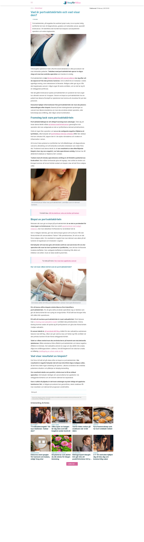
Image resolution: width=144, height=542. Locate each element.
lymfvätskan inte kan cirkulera (62, 134)
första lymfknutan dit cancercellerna (61, 78)
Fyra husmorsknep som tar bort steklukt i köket (102, 428)
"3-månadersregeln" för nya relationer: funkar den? (40, 429)
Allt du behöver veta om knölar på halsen (64, 213)
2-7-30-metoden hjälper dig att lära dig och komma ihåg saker (103, 457)
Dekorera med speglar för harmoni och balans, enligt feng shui (40, 457)
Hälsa (32, 8)
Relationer (34, 424)
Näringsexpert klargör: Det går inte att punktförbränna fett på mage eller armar (81, 457)
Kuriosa (74, 424)
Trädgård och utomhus (59, 453)
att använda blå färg (52, 331)
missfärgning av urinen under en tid (51, 351)
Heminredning (35, 453)
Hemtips (95, 424)
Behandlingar (38, 8)
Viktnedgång (76, 453)
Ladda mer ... (72, 464)
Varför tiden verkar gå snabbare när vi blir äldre (81, 429)
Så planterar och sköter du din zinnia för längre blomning (61, 457)
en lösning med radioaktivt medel (45, 322)
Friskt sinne (55, 424)
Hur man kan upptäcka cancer (65, 261)
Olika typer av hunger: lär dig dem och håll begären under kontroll (61, 429)
